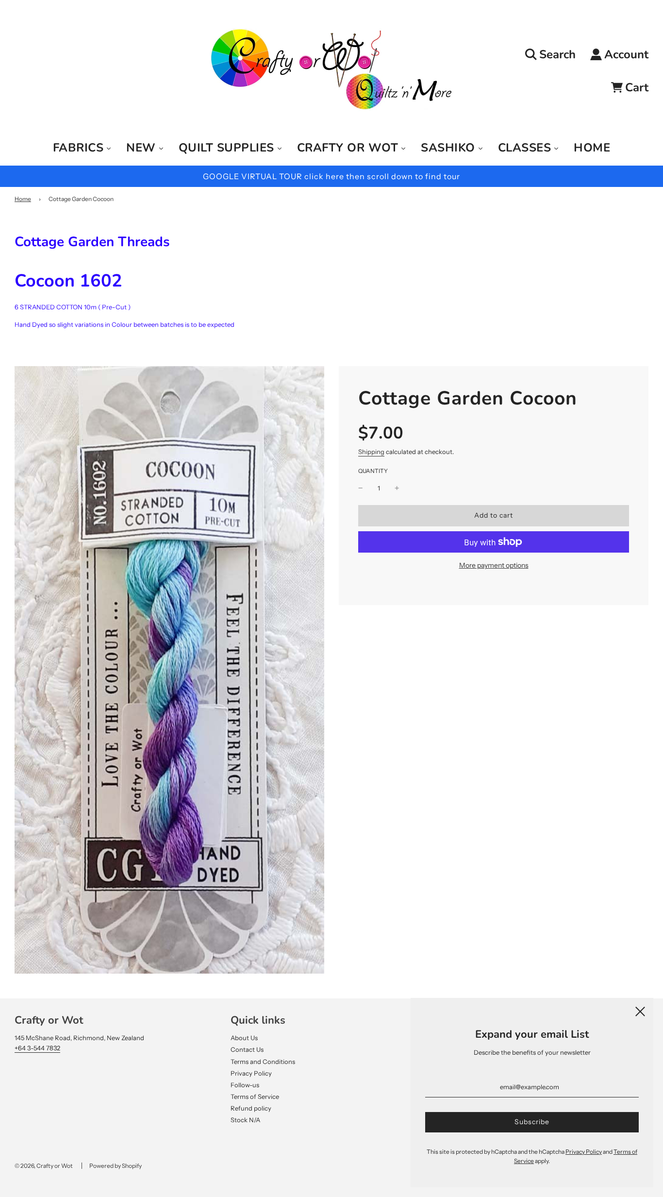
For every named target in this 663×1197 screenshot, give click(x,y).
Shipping (371, 451)
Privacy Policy (251, 1073)
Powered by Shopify (115, 1165)
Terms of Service (255, 1096)
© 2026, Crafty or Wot (44, 1165)
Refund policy (251, 1108)
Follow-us (245, 1085)
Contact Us (247, 1049)
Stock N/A (245, 1120)
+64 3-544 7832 (37, 1048)
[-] (360, 488)
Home (23, 198)
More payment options (494, 565)
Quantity (373, 471)
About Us (244, 1038)
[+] (397, 488)
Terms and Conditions (263, 1061)
